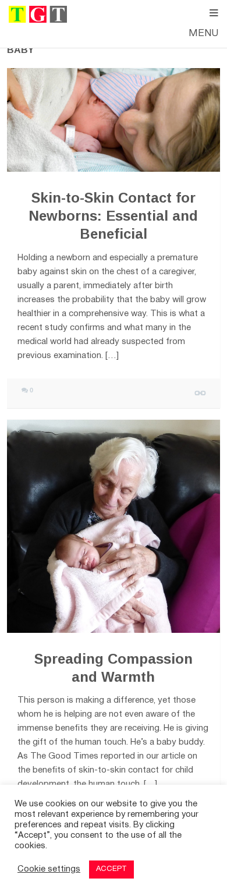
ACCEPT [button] (111, 869)
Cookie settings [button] (48, 869)
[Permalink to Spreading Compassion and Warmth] (113, 526)
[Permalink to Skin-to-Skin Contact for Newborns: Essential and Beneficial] (113, 120)
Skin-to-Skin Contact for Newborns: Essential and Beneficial (113, 216)
